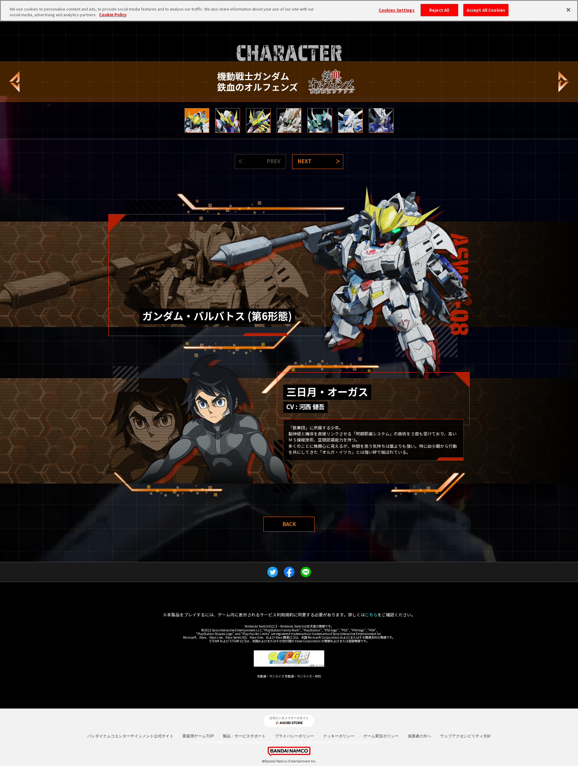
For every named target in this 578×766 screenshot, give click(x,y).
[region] (289, 10)
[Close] (568, 10)
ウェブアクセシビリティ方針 (465, 735)
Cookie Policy (112, 15)
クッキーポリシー (338, 735)
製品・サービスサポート (244, 735)
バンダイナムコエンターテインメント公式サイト (130, 735)
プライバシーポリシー (294, 735)
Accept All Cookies (486, 10)
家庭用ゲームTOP (198, 735)
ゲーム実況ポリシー (381, 735)
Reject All (439, 10)
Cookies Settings (397, 10)
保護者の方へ (419, 735)
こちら (371, 615)
